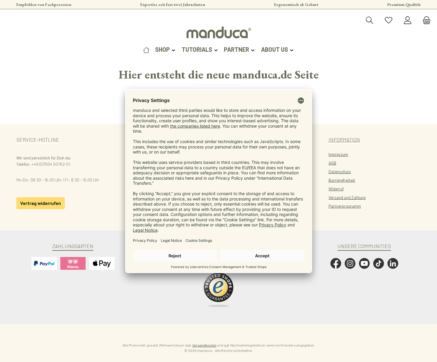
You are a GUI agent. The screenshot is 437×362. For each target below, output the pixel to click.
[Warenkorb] (425, 20)
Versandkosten (204, 345)
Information (344, 139)
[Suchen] (369, 20)
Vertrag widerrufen (40, 203)
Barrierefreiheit (341, 180)
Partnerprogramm (344, 206)
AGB (332, 162)
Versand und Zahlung (347, 197)
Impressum (338, 154)
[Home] (146, 49)
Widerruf (336, 188)
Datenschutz (339, 171)
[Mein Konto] (408, 20)
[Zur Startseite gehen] (218, 32)
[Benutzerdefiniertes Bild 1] (218, 290)
